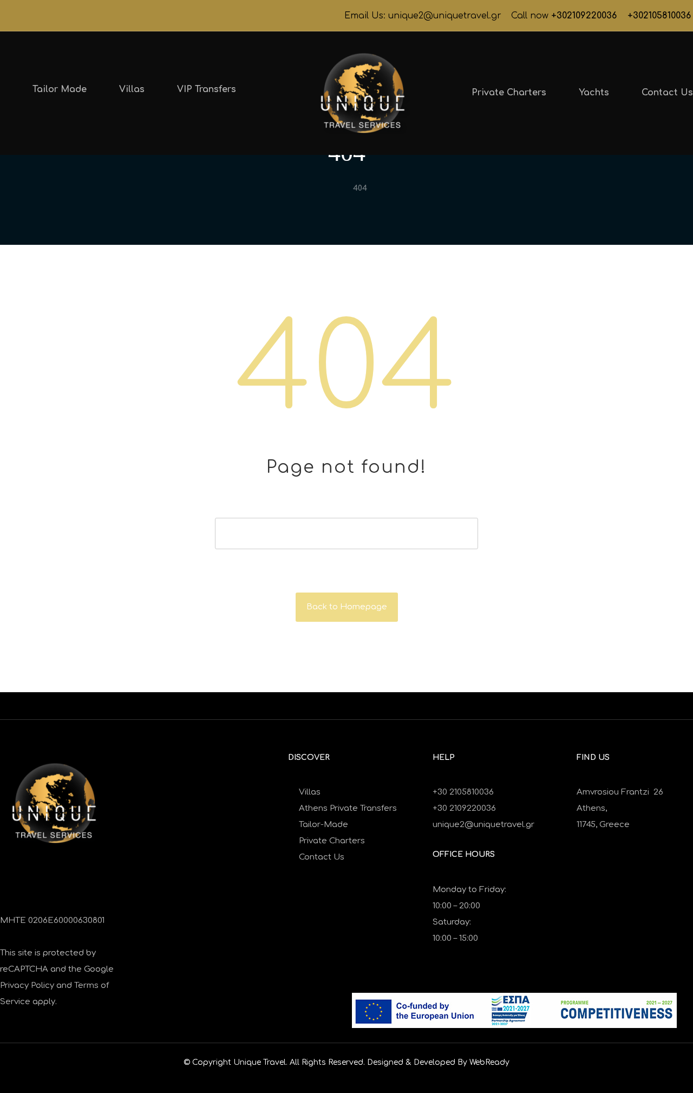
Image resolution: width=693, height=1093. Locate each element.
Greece (615, 824)
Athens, (592, 808)
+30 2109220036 (464, 808)
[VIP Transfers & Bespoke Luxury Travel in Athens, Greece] (363, 93)
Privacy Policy (27, 985)
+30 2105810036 (463, 792)
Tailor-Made (323, 824)
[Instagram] (26, 15)
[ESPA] (514, 1010)
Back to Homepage (346, 606)
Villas (310, 792)
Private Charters (332, 840)
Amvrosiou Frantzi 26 (620, 792)
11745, (588, 824)
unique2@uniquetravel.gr (483, 824)
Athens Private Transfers (348, 808)
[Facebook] (8, 15)
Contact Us (321, 857)
